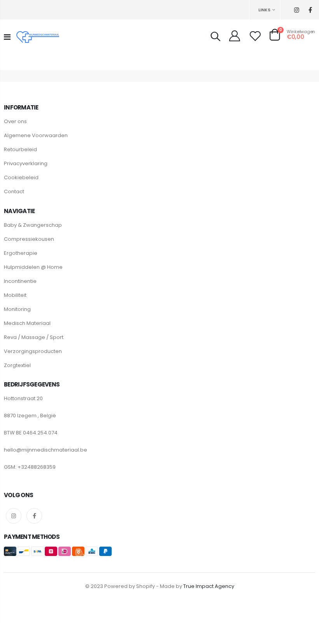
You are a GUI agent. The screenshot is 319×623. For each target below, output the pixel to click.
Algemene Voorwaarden (36, 135)
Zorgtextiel (17, 365)
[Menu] (7, 37)
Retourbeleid (20, 149)
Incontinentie (20, 281)
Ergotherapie (20, 253)
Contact (14, 191)
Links (264, 10)
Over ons (15, 121)
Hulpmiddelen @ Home (33, 267)
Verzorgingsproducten (33, 351)
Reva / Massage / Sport (33, 337)
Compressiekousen (29, 239)
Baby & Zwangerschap (33, 225)
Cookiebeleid (21, 177)
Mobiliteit (15, 295)
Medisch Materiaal (27, 323)
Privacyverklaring (25, 163)
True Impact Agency (208, 586)
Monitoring (17, 309)
